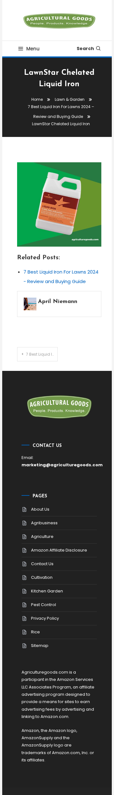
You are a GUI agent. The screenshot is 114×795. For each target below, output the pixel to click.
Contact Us (42, 564)
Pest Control (43, 605)
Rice (35, 632)
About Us (40, 509)
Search (85, 48)
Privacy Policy (45, 618)
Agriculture (42, 536)
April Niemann (57, 302)
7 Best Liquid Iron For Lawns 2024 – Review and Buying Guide (42, 354)
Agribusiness (44, 523)
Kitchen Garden (47, 591)
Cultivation (42, 577)
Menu (33, 48)
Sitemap (39, 646)
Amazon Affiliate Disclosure (59, 550)
